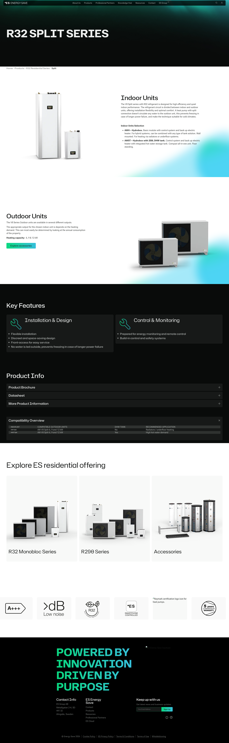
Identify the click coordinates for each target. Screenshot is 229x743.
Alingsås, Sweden (64, 714)
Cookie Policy (89, 736)
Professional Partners (105, 3)
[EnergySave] (16, 3)
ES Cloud (90, 721)
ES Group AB (62, 704)
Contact (151, 3)
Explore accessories (21, 245)
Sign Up (167, 709)
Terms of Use (143, 736)
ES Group (163, 3)
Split (54, 68)
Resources (140, 3)
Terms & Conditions (125, 736)
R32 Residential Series (38, 68)
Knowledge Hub (125, 3)
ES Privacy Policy (106, 736)
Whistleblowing (159, 736)
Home (9, 68)
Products (88, 3)
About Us (76, 3)
